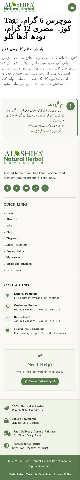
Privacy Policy (15, 250)
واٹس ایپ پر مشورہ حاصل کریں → (46, 131)
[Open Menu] (72, 7)
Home (9, 212)
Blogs (9, 231)
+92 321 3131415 (49, 321)
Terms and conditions (19, 263)
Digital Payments (16, 244)
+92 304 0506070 (24, 321)
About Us (11, 219)
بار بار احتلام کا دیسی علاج (22, 49)
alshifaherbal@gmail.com (29, 328)
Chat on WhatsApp (40, 381)
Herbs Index (13, 270)
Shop (9, 225)
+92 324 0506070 (24, 309)
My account (13, 257)
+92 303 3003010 (49, 309)
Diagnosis (12, 238)
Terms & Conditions (38, 474)
